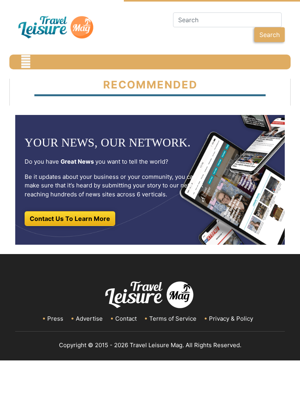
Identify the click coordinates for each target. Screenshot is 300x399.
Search (269, 35)
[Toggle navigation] (25, 62)
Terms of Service (172, 318)
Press (55, 318)
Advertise (89, 318)
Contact (126, 318)
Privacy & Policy (231, 318)
